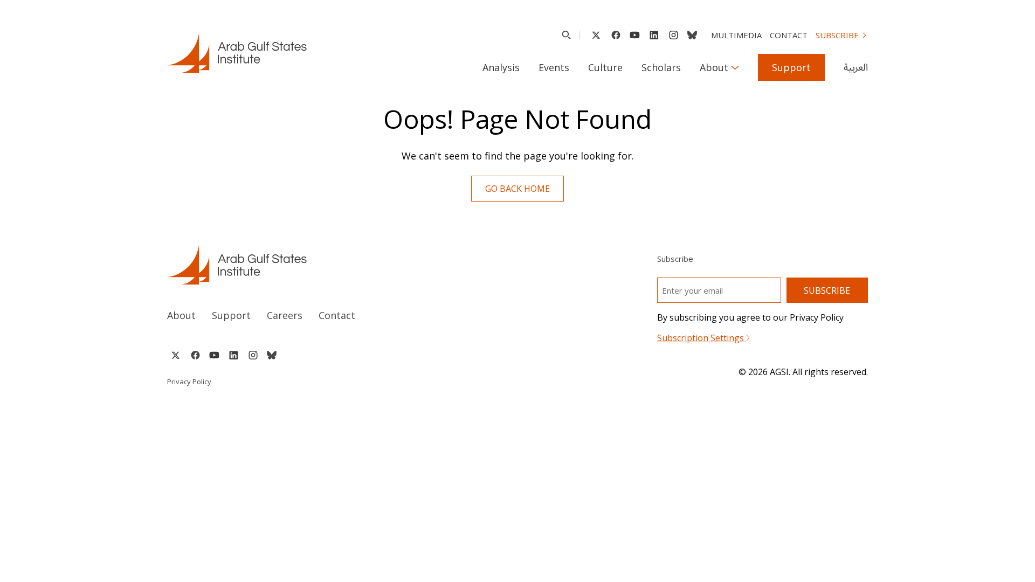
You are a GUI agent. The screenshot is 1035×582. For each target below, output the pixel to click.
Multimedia (736, 35)
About (714, 67)
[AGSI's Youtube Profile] (634, 35)
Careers (284, 315)
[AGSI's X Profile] (596, 35)
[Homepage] (237, 53)
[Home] (332, 265)
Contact (789, 35)
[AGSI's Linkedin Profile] (654, 35)
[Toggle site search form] (566, 35)
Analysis (501, 67)
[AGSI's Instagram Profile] (673, 35)
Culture (605, 67)
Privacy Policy (189, 381)
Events (554, 67)
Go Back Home (517, 189)
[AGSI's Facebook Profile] (615, 35)
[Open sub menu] (735, 67)
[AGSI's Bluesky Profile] (692, 35)
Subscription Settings (701, 338)
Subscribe (837, 35)
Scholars (661, 67)
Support (791, 67)
